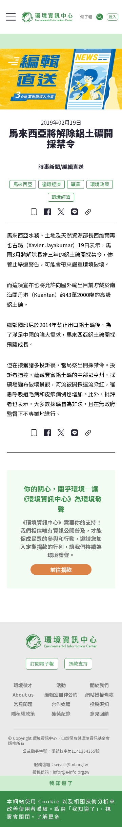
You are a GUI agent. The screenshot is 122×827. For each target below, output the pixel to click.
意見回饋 (99, 713)
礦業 (75, 184)
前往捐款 (61, 570)
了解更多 (48, 816)
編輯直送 (73, 166)
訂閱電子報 (42, 663)
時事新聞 (49, 166)
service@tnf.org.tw (71, 764)
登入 (112, 17)
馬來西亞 (22, 184)
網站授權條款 (99, 694)
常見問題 (23, 704)
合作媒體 (61, 704)
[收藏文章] (33, 211)
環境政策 (99, 184)
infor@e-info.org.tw (71, 772)
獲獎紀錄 (61, 713)
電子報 (86, 16)
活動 (61, 685)
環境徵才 (23, 685)
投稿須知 (99, 704)
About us (23, 694)
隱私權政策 (23, 713)
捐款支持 (78, 663)
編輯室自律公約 (61, 694)
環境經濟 (61, 197)
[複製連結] (88, 211)
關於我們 (99, 685)
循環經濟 (51, 184)
